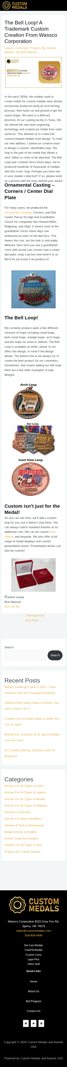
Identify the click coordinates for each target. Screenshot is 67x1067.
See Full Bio (12, 606)
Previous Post (33, 615)
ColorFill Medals (34, 949)
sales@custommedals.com (33, 930)
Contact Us (33, 1011)
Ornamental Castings (18, 212)
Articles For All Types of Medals (24, 799)
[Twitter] (33, 1023)
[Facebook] (26, 1023)
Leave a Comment (16, 48)
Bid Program (33, 1001)
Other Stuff (33, 963)
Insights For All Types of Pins (23, 845)
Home (33, 981)
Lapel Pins (33, 959)
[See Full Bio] (22, 606)
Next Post (33, 620)
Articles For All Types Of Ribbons (25, 805)
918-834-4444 (33, 935)
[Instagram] (41, 1023)
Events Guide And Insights (21, 838)
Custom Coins (33, 954)
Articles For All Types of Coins (23, 786)
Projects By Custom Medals (22, 851)
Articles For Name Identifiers (22, 818)
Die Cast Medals (33, 945)
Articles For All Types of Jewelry (25, 792)
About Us (33, 991)
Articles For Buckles (17, 812)
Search (9, 647)
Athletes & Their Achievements (24, 825)
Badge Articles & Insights (20, 832)
